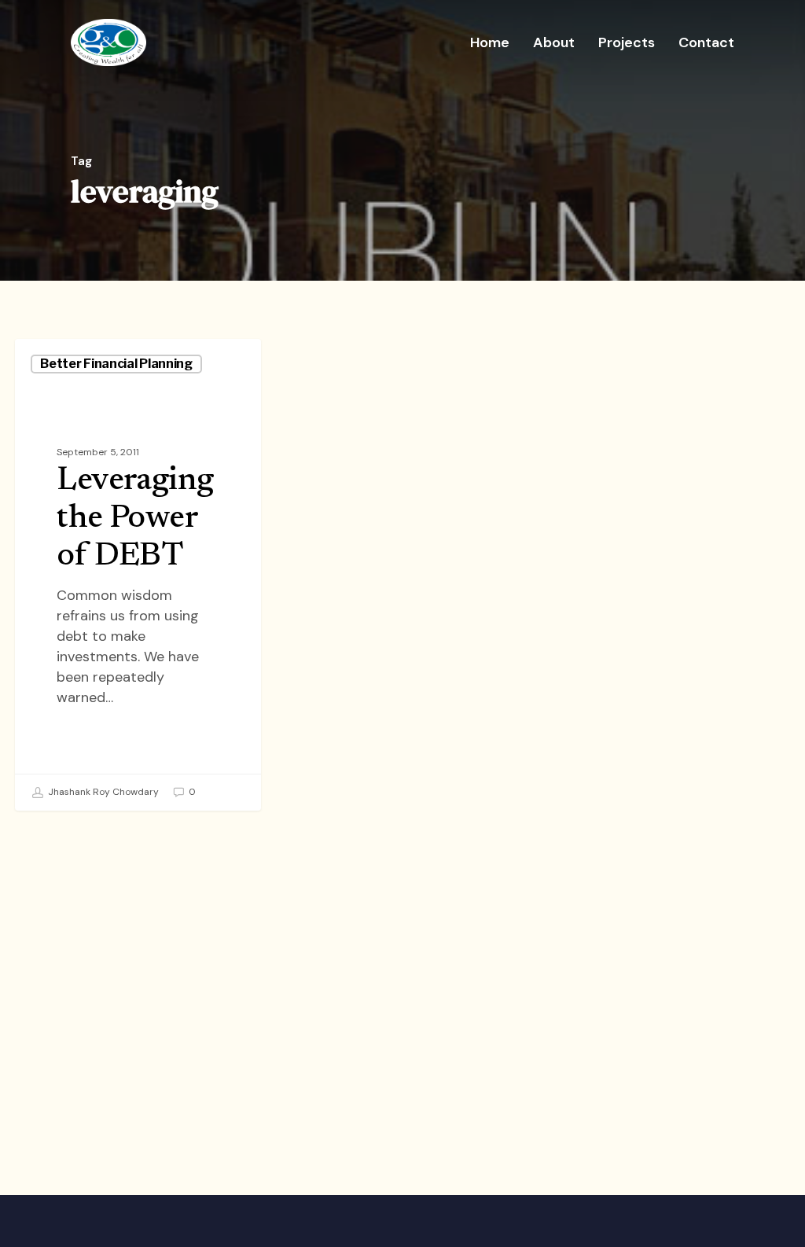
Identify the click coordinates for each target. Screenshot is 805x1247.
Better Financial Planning (116, 363)
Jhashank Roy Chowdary (102, 791)
